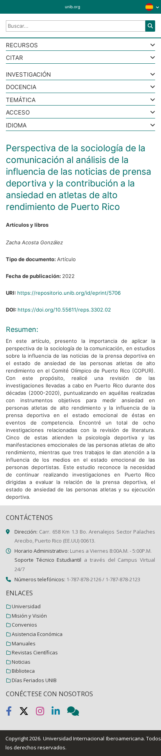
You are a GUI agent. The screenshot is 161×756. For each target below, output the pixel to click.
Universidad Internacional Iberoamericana (93, 738)
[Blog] (76, 712)
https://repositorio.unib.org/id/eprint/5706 (69, 293)
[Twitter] (27, 712)
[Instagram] (44, 712)
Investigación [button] (28, 75)
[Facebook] (12, 712)
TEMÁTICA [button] (21, 100)
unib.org (72, 6)
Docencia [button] (21, 87)
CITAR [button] (14, 58)
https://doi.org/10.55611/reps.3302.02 (64, 309)
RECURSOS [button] (22, 45)
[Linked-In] (59, 712)
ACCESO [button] (18, 112)
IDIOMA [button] (16, 125)
